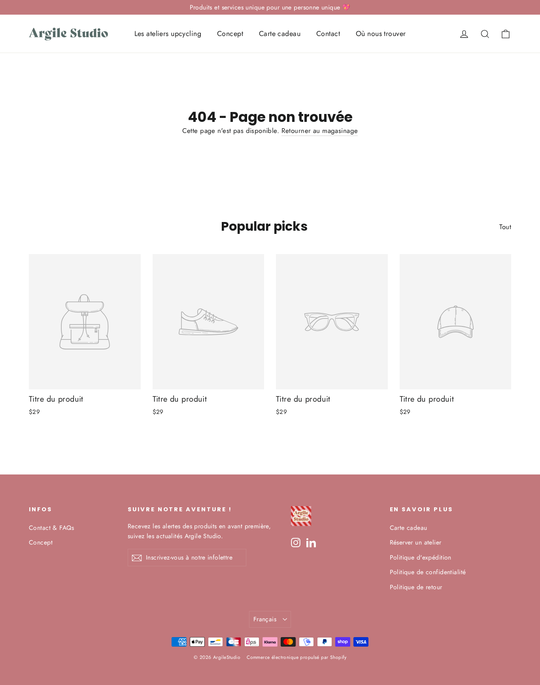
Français (264, 619)
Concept (230, 33)
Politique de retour (416, 587)
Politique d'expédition (420, 557)
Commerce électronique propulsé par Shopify (296, 657)
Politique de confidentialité (428, 572)
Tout (505, 226)
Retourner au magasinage (319, 130)
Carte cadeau (279, 33)
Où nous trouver (381, 33)
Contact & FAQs (51, 527)
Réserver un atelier (416, 542)
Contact (328, 33)
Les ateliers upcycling (167, 33)
